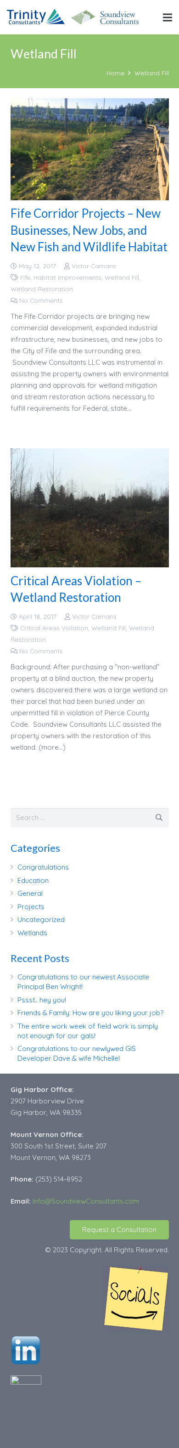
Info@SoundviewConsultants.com (86, 1201)
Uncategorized (41, 919)
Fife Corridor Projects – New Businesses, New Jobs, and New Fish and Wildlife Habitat (89, 230)
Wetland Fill (122, 277)
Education (33, 880)
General (30, 893)
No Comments (41, 300)
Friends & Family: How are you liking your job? (90, 1012)
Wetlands (32, 932)
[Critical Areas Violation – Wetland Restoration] (90, 507)
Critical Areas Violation (54, 628)
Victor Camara (94, 266)
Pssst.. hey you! (41, 1000)
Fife (25, 277)
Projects (31, 906)
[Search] (159, 817)
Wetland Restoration (42, 289)
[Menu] (167, 17)
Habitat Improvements (67, 277)
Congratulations (43, 867)
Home (115, 73)
